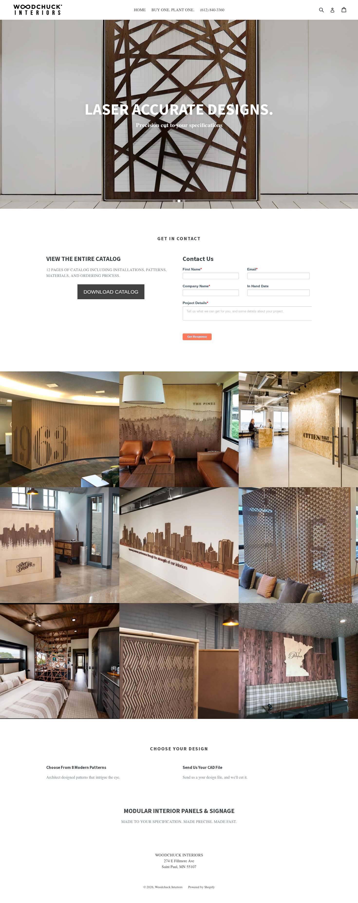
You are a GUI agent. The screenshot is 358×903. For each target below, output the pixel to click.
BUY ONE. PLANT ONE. (172, 9)
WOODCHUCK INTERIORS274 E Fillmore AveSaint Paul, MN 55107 (179, 860)
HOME (140, 9)
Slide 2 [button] (179, 200)
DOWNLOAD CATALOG (111, 292)
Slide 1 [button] (174, 200)
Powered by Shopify (201, 887)
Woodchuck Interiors (168, 887)
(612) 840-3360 (212, 9)
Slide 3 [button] (183, 200)
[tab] (174, 200)
